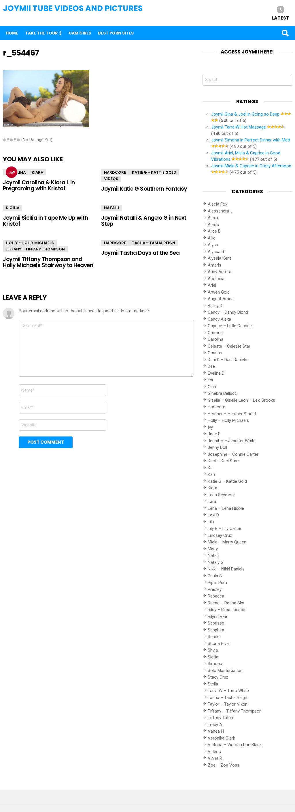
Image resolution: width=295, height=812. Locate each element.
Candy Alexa (219, 319)
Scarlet (214, 636)
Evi (210, 379)
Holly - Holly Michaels (30, 243)
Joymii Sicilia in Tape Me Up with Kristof (45, 221)
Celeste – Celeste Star (229, 346)
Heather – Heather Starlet (232, 413)
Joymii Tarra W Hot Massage (238, 127)
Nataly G (216, 562)
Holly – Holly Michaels (228, 420)
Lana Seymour (221, 494)
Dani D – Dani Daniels (227, 359)
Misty (213, 548)
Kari (211, 474)
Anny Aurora (219, 271)
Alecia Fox (217, 204)
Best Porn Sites (116, 33)
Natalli (111, 207)
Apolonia (216, 278)
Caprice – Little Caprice (230, 325)
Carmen (215, 332)
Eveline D (216, 373)
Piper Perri (217, 582)
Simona (215, 663)
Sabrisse (216, 623)
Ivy (210, 427)
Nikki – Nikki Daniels (226, 569)
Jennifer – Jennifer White (232, 440)
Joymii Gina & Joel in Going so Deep (245, 114)
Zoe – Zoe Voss (223, 765)
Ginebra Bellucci (223, 393)
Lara (212, 501)
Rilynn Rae (217, 616)
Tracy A (215, 724)
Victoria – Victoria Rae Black (235, 744)
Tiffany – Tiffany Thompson (235, 711)
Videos (111, 178)
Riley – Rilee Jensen (226, 609)
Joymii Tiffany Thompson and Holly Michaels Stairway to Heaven (48, 262)
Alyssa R (216, 251)
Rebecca (216, 596)
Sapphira (216, 630)
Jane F (214, 433)
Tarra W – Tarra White (228, 690)
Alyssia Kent (219, 258)
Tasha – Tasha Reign (227, 697)
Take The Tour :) (43, 33)
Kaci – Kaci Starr (223, 461)
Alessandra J (220, 211)
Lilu (211, 521)
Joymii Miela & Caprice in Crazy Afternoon (251, 165)
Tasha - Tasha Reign (153, 243)
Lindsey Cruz (220, 535)
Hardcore (115, 172)
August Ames (221, 298)
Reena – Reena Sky (226, 603)
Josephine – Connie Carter (233, 454)
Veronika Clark (221, 738)
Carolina (16, 172)
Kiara (37, 172)
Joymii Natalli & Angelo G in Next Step (143, 221)
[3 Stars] (11, 139)
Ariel (212, 285)
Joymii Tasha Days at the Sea (140, 253)
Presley (215, 589)
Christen (216, 352)
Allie (211, 238)
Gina (212, 386)
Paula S (215, 576)
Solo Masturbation (225, 670)
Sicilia (12, 207)
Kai (210, 467)
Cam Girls (80, 33)
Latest (280, 18)
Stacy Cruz (218, 677)
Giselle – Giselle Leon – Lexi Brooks (241, 400)
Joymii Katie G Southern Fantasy (144, 189)
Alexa (213, 217)
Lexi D (213, 515)
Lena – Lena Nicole (226, 508)
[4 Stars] (15, 139)
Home (12, 33)
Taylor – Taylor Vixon (227, 704)
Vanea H (216, 731)
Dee (211, 366)
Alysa (213, 244)
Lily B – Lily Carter (224, 528)
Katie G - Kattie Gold (154, 172)
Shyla (213, 650)
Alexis (213, 224)
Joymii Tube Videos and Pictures (73, 8)
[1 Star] (4, 139)
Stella (213, 684)
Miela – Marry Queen (227, 542)
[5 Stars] (18, 139)
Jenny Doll (217, 447)
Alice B (214, 231)
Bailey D (215, 305)
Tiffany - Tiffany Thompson (35, 249)
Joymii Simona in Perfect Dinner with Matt (250, 140)
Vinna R (215, 758)
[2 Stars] (8, 139)
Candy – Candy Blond (228, 312)
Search (285, 33)
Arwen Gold (219, 292)
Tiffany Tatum (221, 717)
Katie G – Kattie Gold (227, 481)
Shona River (219, 643)
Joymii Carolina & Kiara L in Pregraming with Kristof (39, 185)
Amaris (214, 265)
